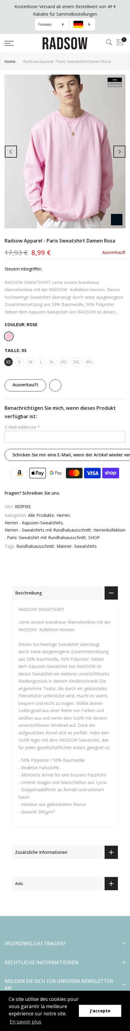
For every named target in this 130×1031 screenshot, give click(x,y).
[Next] (119, 152)
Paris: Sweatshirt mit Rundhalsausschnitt (46, 537)
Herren (63, 515)
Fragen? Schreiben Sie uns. (32, 493)
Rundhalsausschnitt (35, 546)
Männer (64, 546)
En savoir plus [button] (25, 1021)
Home (10, 61)
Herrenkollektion (109, 530)
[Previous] (11, 152)
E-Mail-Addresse (22, 427)
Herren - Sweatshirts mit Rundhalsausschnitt (48, 530)
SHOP (94, 537)
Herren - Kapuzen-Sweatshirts (34, 523)
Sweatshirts (85, 546)
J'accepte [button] (100, 1011)
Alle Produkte (41, 515)
